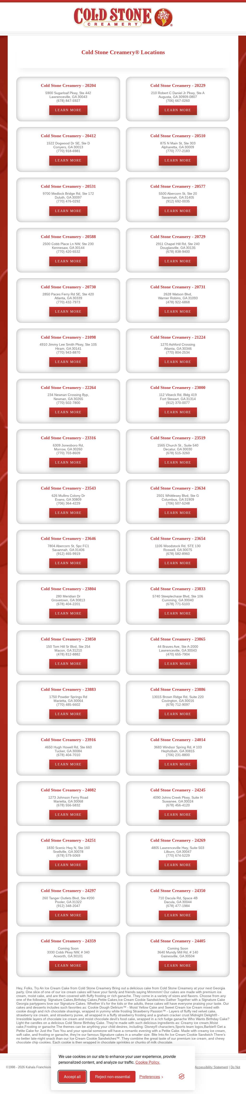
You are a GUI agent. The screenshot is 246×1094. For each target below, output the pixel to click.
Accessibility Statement (211, 1067)
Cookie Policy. (147, 1062)
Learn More (68, 110)
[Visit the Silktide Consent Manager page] (181, 1076)
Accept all (72, 1076)
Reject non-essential (112, 1076)
